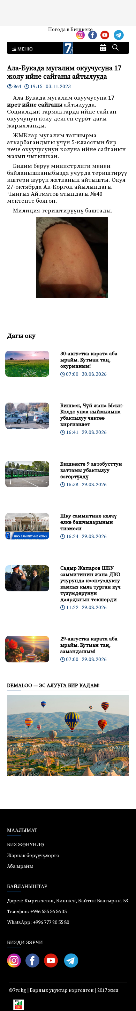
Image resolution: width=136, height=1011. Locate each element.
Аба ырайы (16, 32)
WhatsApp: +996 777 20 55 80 (38, 922)
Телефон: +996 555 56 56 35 (37, 912)
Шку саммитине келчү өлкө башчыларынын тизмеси (88, 522)
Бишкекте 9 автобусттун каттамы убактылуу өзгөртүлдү (91, 470)
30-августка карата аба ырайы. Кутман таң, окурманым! (89, 360)
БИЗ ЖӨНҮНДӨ (25, 845)
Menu (24, 49)
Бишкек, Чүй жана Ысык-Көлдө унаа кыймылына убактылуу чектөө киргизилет (91, 415)
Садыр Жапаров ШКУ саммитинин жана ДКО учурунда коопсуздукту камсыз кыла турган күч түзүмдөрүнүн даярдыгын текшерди (90, 584)
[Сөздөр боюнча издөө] (115, 48)
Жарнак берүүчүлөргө (33, 856)
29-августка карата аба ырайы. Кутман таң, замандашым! (89, 645)
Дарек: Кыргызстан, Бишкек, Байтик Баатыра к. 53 (67, 901)
